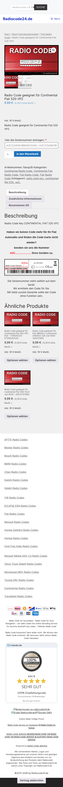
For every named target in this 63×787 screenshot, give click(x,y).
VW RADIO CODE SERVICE (22, 737)
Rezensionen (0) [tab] (19, 205)
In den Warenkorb (27, 153)
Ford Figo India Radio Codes (21, 546)
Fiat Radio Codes (14, 513)
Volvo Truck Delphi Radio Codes (23, 563)
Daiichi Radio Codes (16, 480)
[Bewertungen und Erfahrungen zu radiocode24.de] (31, 709)
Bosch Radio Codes (15, 455)
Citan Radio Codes (15, 472)
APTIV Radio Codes (16, 439)
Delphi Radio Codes (16, 488)
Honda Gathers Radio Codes (21, 530)
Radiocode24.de (17, 19)
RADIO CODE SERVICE (17, 734)
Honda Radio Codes (16, 538)
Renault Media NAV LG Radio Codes (25, 555)
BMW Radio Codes (15, 463)
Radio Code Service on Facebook (23, 725)
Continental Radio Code (18, 171)
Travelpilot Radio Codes (18, 596)
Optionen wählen (17, 360)
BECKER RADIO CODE (36, 734)
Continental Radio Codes (19, 588)
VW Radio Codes (14, 497)
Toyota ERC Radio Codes (19, 580)
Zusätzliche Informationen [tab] (25, 198)
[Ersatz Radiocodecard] (23, 712)
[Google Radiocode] (44, 712)
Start (7, 34)
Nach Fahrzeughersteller (25, 34)
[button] (53, 50)
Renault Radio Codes (16, 522)
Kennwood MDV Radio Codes (21, 572)
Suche (40, 7)
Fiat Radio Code (29, 174)
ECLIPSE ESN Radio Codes (20, 505)
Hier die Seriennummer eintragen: (26, 140)
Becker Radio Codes (16, 447)
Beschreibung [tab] (17, 192)
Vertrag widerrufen (31, 780)
